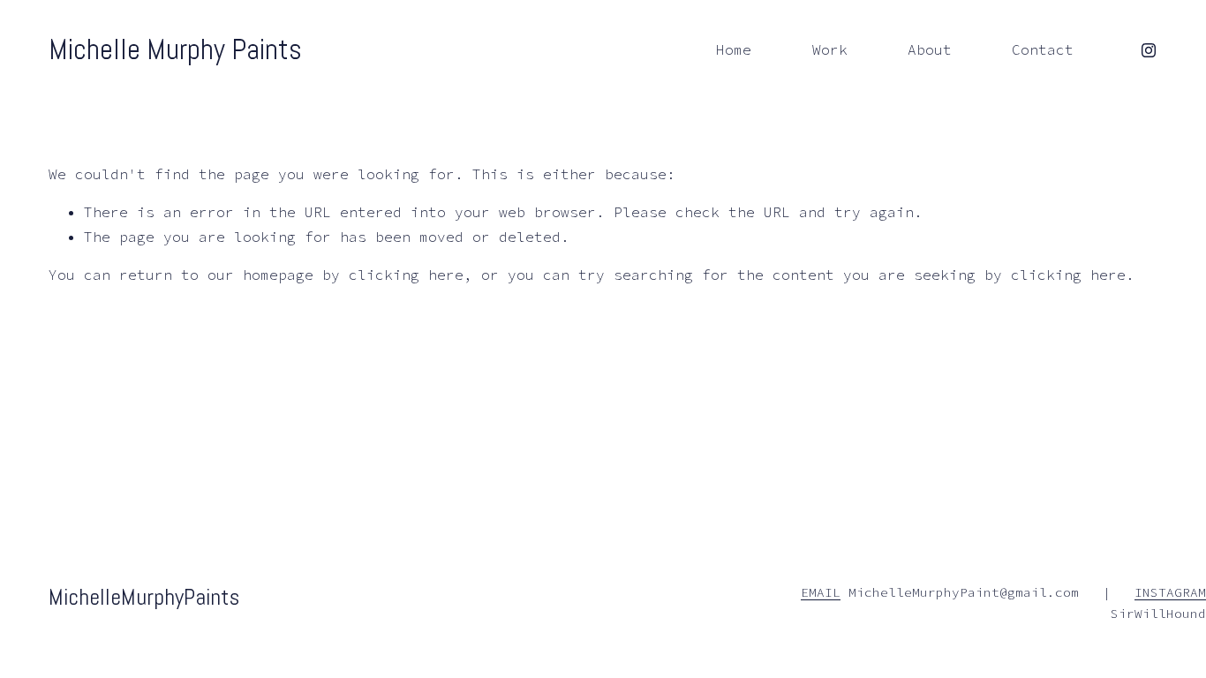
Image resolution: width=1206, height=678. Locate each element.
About (930, 49)
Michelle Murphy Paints (175, 49)
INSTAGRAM (1170, 592)
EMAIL (820, 592)
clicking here (406, 274)
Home (733, 49)
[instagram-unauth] (1148, 50)
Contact (1043, 49)
